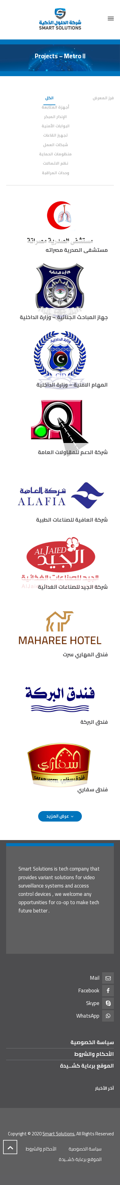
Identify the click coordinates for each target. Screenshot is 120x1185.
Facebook (88, 990)
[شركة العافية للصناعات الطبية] (60, 495)
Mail (94, 978)
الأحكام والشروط (94, 1054)
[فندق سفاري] (60, 764)
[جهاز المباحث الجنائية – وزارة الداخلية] (60, 292)
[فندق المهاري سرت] (60, 629)
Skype (92, 1003)
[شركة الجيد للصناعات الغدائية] (60, 562)
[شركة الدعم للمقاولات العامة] (60, 427)
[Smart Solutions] (60, 19)
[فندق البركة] (60, 697)
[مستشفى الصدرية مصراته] (60, 225)
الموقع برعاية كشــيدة (87, 1066)
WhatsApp (87, 1016)
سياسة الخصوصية (92, 1042)
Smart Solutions (58, 1134)
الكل (49, 97)
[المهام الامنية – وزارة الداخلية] (60, 360)
